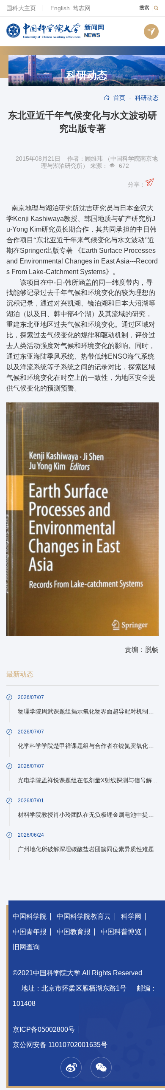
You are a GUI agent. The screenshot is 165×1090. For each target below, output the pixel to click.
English (60, 8)
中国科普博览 (121, 931)
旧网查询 (26, 947)
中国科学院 (30, 916)
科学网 (131, 916)
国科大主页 (21, 8)
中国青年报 (30, 931)
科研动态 (86, 75)
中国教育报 (74, 931)
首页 (119, 97)
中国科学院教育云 (84, 916)
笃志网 (82, 8)
